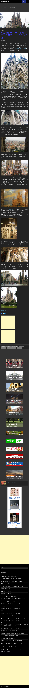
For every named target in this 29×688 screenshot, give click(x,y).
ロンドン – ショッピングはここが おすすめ (10, 646)
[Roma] (14, 387)
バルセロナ (19, 347)
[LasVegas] (14, 410)
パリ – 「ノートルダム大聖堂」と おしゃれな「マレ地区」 (14, 618)
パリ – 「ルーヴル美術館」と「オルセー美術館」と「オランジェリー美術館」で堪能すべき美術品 (14, 625)
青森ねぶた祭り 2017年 (6, 593)
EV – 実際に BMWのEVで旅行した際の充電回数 (11, 578)
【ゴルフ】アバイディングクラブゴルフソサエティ (12, 649)
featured (3, 346)
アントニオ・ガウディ (11, 209)
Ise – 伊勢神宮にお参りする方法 (8, 638)
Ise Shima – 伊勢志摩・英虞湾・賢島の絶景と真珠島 (12, 633)
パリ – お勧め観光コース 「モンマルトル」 (10, 615)
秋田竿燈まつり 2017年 (6, 591)
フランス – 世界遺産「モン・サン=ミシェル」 (11, 613)
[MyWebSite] (14, 474)
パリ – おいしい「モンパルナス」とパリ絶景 (10, 628)
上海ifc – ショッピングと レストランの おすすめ (11, 640)
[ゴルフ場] (14, 422)
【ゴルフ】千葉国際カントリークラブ (9, 651)
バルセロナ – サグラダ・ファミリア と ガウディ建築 (14, 35)
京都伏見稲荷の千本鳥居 (6, 588)
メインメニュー (27, 1)
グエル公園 (4, 347)
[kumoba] (3, 483)
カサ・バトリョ (15, 346)
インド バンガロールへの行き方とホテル (10, 596)
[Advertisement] (8, 322)
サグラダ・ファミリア (20, 48)
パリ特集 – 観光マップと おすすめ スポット (10, 630)
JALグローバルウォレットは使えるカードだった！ (12, 586)
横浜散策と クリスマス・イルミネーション (10, 611)
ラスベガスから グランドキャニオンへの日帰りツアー (13, 598)
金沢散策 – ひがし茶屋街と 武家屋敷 (9, 606)
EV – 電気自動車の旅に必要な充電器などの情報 (11, 581)
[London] (14, 363)
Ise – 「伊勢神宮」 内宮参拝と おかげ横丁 (10, 635)
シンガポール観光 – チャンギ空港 (8, 601)
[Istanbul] (14, 375)
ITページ (15, 531)
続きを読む (4, 310)
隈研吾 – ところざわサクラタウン (8, 583)
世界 (1, 30)
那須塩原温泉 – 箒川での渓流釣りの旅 (9, 576)
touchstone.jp (5, 1)
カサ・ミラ (21, 346)
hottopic (8, 346)
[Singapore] (14, 398)
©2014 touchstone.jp (5, 686)
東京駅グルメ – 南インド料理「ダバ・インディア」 (12, 603)
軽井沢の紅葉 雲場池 (11, 483)
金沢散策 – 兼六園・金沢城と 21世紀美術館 (10, 608)
